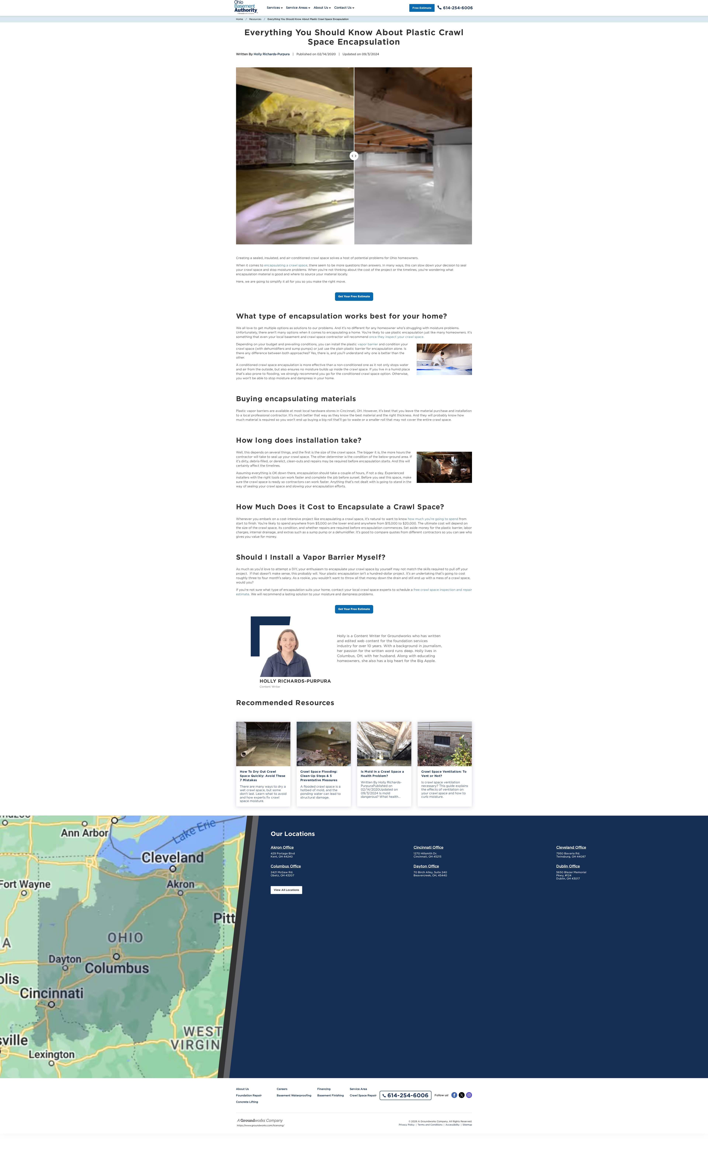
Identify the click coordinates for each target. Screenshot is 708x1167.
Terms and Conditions (430, 1124)
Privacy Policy (407, 1124)
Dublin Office (568, 866)
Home (239, 19)
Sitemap (467, 1124)
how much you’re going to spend (433, 519)
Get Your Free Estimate (354, 296)
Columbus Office (286, 866)
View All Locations (286, 889)
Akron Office (282, 847)
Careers (282, 1089)
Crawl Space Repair (363, 1095)
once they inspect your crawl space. (396, 337)
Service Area (358, 1089)
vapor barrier (368, 344)
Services (273, 7)
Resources (255, 19)
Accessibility (452, 1124)
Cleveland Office (571, 847)
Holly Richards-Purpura (272, 54)
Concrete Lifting (247, 1101)
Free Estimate (421, 7)
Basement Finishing (330, 1095)
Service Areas (296, 7)
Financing (324, 1089)
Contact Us (342, 7)
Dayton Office (426, 866)
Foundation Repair (249, 1095)
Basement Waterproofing (294, 1095)
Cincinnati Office (428, 847)
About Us (321, 7)
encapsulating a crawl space (285, 265)
